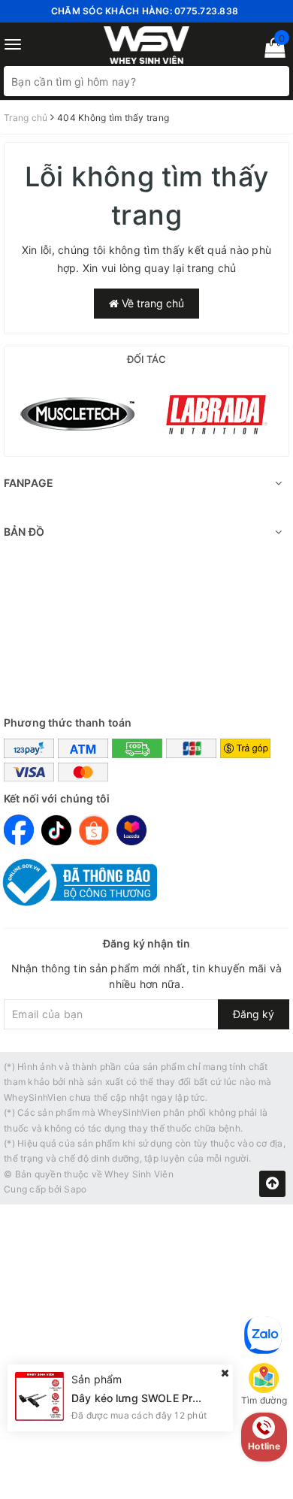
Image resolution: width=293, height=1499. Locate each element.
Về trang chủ (151, 303)
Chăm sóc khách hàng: (144, 11)
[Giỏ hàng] (270, 50)
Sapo (75, 1189)
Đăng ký (253, 1014)
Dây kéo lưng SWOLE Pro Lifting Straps (170, 1398)
